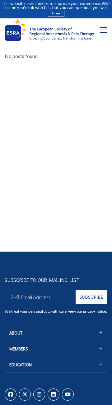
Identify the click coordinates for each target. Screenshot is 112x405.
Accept (56, 13)
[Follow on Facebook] (10, 394)
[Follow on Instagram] (39, 394)
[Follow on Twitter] (25, 394)
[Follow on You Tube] (68, 394)
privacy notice (94, 311)
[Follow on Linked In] (53, 394)
